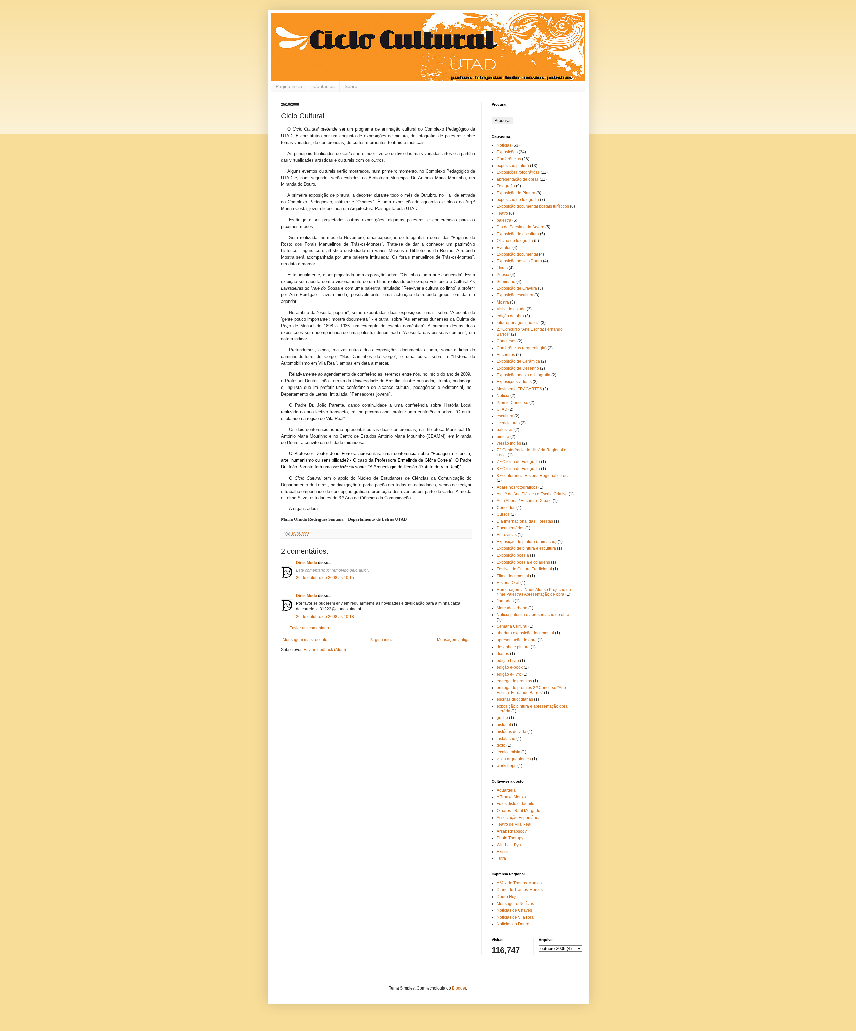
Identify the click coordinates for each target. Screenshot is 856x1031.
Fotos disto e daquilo (515, 803)
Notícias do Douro (513, 924)
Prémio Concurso (512, 402)
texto (501, 745)
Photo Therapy (510, 838)
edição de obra (510, 316)
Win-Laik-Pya (509, 845)
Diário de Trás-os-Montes (520, 889)
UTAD (502, 409)
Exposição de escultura (518, 234)
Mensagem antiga (453, 639)
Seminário (506, 281)
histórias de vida (511, 731)
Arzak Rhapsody (512, 831)
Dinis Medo (306, 562)
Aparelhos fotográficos (517, 487)
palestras (505, 429)
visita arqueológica (514, 759)
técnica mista (508, 752)
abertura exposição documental (525, 633)
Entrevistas (507, 534)
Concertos (506, 507)
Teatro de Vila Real (514, 824)
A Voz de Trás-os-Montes (519, 883)
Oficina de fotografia (515, 240)
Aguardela (506, 790)
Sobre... (353, 86)
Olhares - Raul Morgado (518, 810)
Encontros (506, 354)
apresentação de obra (517, 640)
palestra (504, 220)
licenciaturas (508, 423)
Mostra (503, 302)
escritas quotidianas (515, 699)
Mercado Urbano (512, 608)
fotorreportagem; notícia (518, 322)
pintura (503, 436)
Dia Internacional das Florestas (525, 521)
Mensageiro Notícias (515, 903)
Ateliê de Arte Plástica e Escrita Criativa (532, 494)
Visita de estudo (511, 309)
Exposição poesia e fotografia (523, 375)
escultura (505, 416)
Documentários (510, 528)
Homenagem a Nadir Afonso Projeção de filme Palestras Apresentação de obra (534, 592)
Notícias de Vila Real (516, 917)
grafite (502, 717)
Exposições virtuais (514, 381)
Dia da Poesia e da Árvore (520, 227)
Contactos (324, 86)
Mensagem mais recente (305, 639)
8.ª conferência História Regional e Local (534, 475)
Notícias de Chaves (514, 910)
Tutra (501, 858)
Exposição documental (517, 254)
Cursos (503, 514)
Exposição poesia (513, 555)
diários (503, 653)
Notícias (504, 145)
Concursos (506, 341)
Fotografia (506, 186)
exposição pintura (513, 165)
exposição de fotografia (518, 199)
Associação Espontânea (519, 817)
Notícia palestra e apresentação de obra (533, 614)
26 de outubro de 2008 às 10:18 (325, 616)
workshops (506, 765)
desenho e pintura (513, 647)
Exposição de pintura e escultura (526, 548)
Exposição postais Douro (519, 261)
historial (504, 724)
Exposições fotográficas (518, 172)
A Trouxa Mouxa (511, 797)
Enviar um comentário (309, 628)
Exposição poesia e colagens (523, 562)
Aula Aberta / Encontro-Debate (524, 500)
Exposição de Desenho (518, 368)
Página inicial (289, 86)
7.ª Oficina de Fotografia (518, 461)
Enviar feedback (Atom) (325, 649)
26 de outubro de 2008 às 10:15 (325, 577)
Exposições (507, 152)
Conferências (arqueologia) (522, 348)
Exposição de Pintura (516, 193)
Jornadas (505, 601)
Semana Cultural (512, 626)
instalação (506, 738)
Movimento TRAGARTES (519, 388)
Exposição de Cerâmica (518, 361)
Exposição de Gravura (517, 288)
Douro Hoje (507, 896)
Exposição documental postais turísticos (533, 206)
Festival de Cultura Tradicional (524, 569)
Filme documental (513, 576)
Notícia (503, 395)
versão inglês (509, 443)
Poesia (503, 274)
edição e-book (510, 667)
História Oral (508, 582)
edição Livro (508, 660)
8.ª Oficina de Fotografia (518, 468)
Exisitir (503, 851)
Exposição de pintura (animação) (527, 541)
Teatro (502, 213)
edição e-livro (509, 674)
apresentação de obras (518, 179)
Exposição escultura (515, 295)
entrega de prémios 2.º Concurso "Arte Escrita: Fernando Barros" (531, 690)
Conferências (509, 159)
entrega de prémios (514, 681)
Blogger (459, 988)
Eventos (504, 247)
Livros (502, 268)
